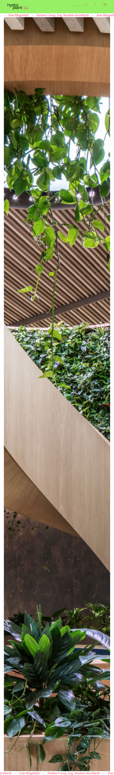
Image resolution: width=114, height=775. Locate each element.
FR (98, 4)
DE (95, 4)
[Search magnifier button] (86, 5)
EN (93, 4)
